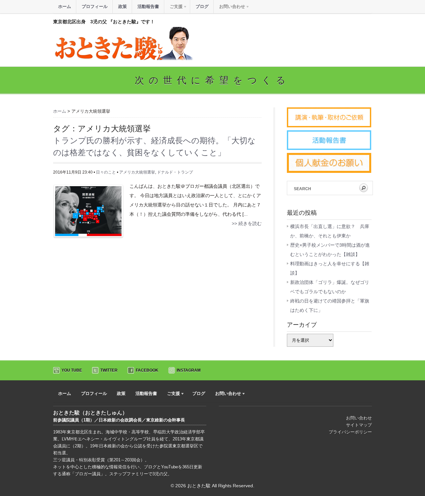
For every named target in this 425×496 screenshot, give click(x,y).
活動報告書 (148, 6)
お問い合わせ (359, 418)
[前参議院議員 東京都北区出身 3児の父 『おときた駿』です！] (123, 58)
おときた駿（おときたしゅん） (90, 413)
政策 (122, 6)
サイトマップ (359, 425)
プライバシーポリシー (350, 432)
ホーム (64, 6)
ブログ (202, 6)
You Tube (71, 370)
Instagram (189, 370)
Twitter (109, 370)
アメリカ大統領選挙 (137, 172)
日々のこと (106, 172)
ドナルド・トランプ (175, 172)
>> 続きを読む (247, 223)
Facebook (147, 370)
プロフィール (95, 6)
